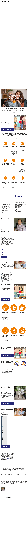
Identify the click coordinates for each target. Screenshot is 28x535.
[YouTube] (8, 498)
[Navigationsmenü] (26, 85)
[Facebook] (6, 498)
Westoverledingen (3, 368)
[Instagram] (7, 498)
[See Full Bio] (17, 496)
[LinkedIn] (9, 498)
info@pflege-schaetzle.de (6, 458)
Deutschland (11, 372)
